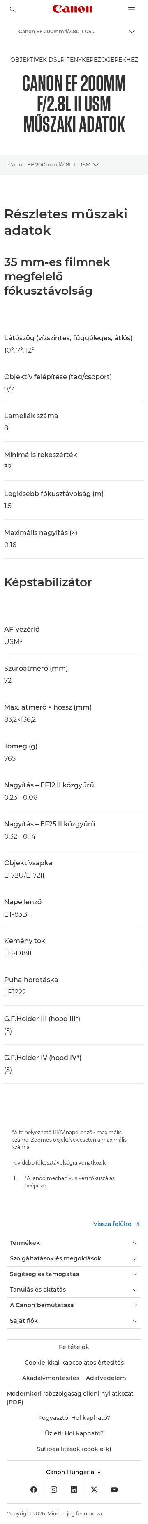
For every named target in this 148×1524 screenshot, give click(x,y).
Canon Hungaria (71, 1472)
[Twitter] (94, 1489)
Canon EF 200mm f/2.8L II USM (49, 164)
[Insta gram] (54, 1489)
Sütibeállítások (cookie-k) (74, 1449)
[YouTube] (114, 1489)
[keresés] (13, 9)
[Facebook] (33, 1489)
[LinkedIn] (74, 1489)
